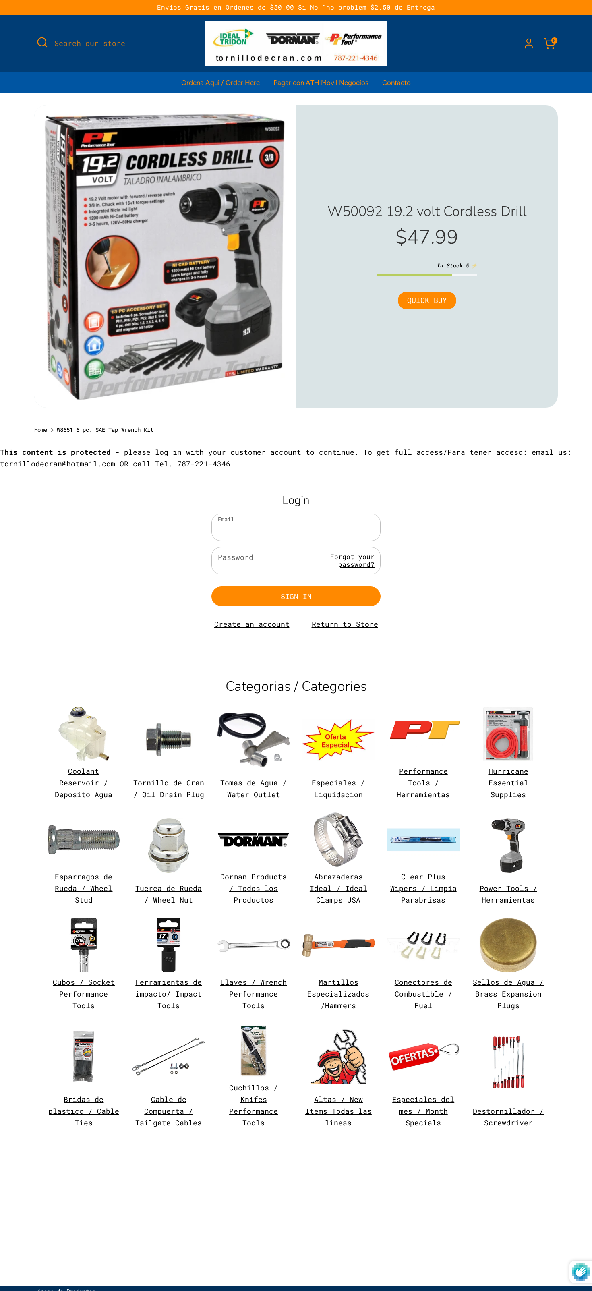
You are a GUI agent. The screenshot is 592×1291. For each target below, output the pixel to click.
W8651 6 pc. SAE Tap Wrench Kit (105, 429)
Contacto (396, 83)
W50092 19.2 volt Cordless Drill (427, 211)
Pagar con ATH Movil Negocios (320, 83)
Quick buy (427, 300)
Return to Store (345, 624)
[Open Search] (42, 42)
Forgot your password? (352, 560)
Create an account (252, 624)
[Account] (529, 43)
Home (40, 429)
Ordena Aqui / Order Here (220, 83)
